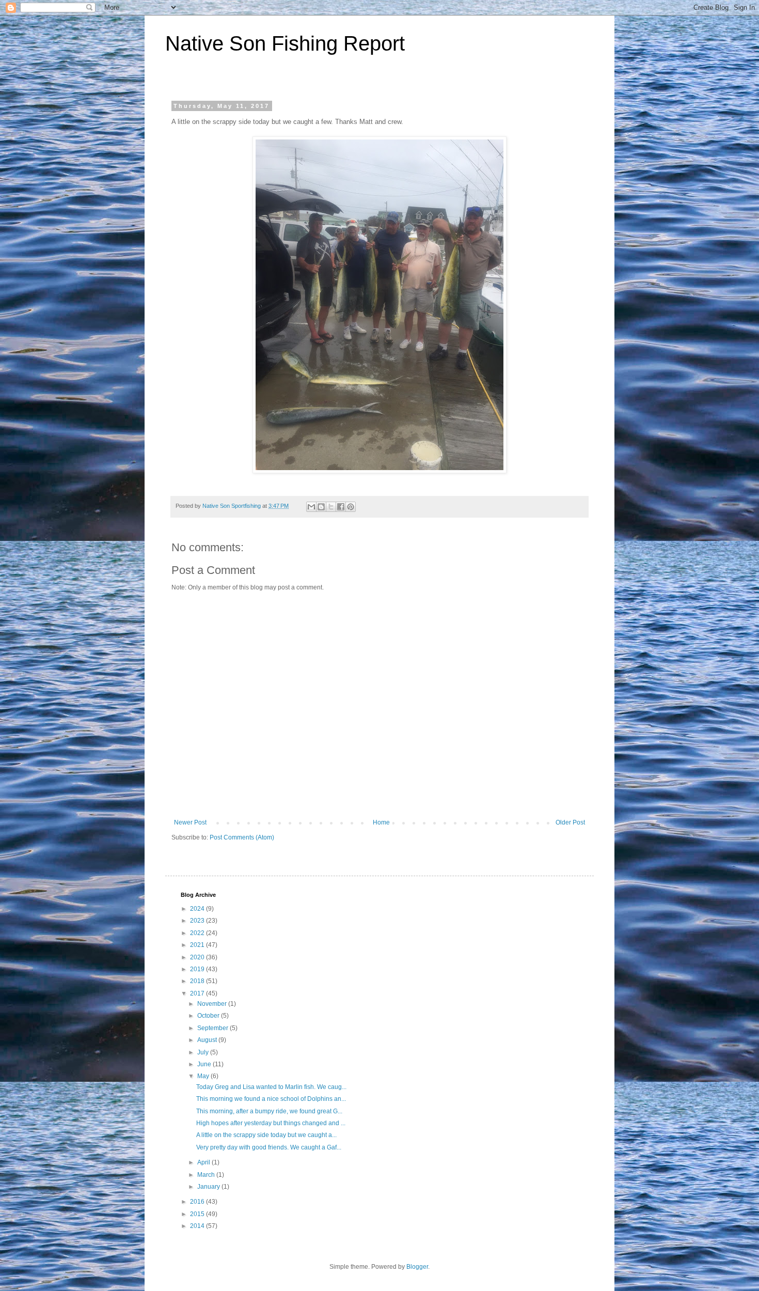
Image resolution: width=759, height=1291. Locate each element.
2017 (198, 993)
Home (381, 822)
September (213, 1028)
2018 (198, 981)
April (204, 1162)
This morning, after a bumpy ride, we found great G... (269, 1111)
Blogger (417, 1266)
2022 (198, 933)
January (209, 1186)
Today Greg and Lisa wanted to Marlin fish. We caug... (271, 1087)
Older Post (570, 822)
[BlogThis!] (321, 507)
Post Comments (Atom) (242, 837)
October (209, 1015)
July (203, 1052)
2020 (198, 957)
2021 (198, 944)
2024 (198, 908)
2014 (198, 1226)
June (205, 1064)
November (212, 1003)
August (207, 1040)
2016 (198, 1201)
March (206, 1174)
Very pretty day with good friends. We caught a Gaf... (268, 1147)
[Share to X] (331, 507)
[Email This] (311, 507)
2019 (198, 969)
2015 (198, 1214)
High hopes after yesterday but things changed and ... (270, 1123)
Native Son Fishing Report (285, 43)
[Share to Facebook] (341, 507)
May (204, 1076)
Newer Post (190, 822)
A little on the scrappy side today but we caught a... (266, 1135)
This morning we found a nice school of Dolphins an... (271, 1098)
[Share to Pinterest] (350, 507)
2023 (198, 920)
